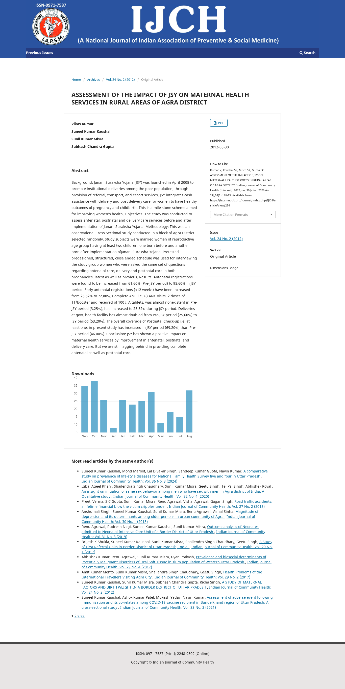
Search (309, 52)
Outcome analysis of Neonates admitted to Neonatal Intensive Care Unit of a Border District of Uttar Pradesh (170, 529)
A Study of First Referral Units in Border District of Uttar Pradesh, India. (177, 544)
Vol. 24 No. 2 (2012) (120, 79)
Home (76, 79)
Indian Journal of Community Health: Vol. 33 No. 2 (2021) (168, 607)
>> (83, 616)
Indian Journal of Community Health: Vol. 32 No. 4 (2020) (161, 496)
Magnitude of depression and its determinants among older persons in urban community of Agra (170, 514)
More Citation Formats (231, 214)
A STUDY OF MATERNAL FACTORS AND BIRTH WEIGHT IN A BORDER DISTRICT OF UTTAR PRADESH (172, 585)
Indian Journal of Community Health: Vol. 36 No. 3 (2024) (129, 481)
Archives (93, 79)
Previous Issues (39, 52)
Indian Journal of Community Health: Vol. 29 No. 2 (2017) (202, 577)
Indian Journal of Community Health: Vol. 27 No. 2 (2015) (217, 506)
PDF (220, 123)
